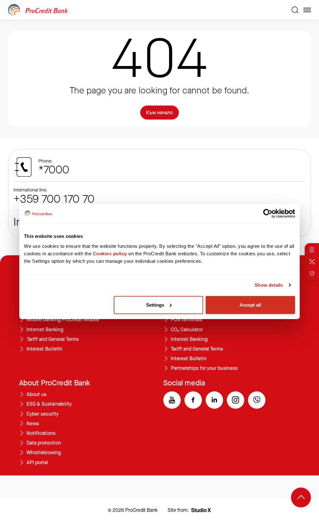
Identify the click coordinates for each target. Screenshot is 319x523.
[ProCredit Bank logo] (147, 10)
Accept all (250, 304)
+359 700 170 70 (53, 199)
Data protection (43, 443)
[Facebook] (193, 400)
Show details (269, 285)
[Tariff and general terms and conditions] (312, 249)
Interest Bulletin (44, 349)
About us (36, 394)
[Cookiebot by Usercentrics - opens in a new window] (267, 213)
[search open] (295, 10)
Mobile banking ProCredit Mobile (62, 320)
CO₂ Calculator (187, 329)
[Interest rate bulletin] (312, 261)
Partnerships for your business (204, 368)
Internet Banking (44, 329)
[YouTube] (172, 400)
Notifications (40, 433)
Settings (155, 304)
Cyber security (42, 414)
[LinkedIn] (214, 400)
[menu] (307, 10)
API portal (37, 462)
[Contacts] (312, 273)
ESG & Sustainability (49, 404)
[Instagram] (235, 400)
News (32, 423)
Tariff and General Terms (52, 339)
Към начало (159, 112)
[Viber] (256, 400)
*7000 (53, 170)
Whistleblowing (43, 452)
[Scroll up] (301, 497)
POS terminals (186, 320)
